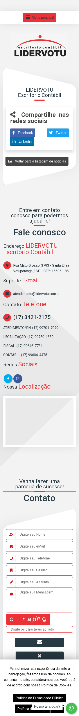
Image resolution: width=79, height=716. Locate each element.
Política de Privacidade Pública (39, 698)
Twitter (60, 133)
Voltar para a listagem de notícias (40, 161)
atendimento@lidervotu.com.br (36, 294)
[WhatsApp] (71, 708)
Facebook (25, 133)
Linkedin (25, 141)
